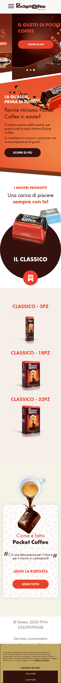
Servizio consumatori (30, 638)
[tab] (30, 230)
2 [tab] (31, 70)
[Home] (34, 7)
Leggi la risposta (30, 571)
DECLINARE (30, 673)
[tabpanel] (30, 48)
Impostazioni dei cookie (30, 667)
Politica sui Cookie (42, 660)
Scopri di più (24, 44)
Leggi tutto (30, 584)
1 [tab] (27, 70)
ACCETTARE (30, 680)
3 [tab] (34, 70)
